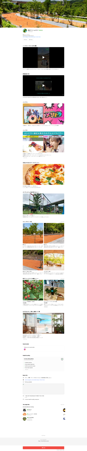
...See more (25, 157)
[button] (30, 39)
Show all (26, 369)
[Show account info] (41, 30)
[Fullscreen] (63, 66)
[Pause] (43, 57)
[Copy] (43, 395)
